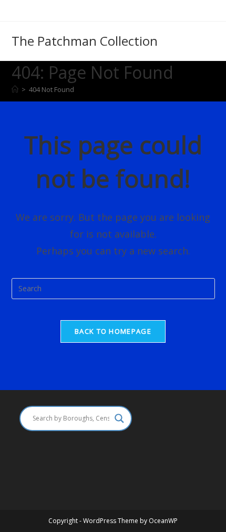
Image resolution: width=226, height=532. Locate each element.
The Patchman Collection (85, 40)
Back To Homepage (113, 331)
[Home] (15, 89)
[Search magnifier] (119, 418)
